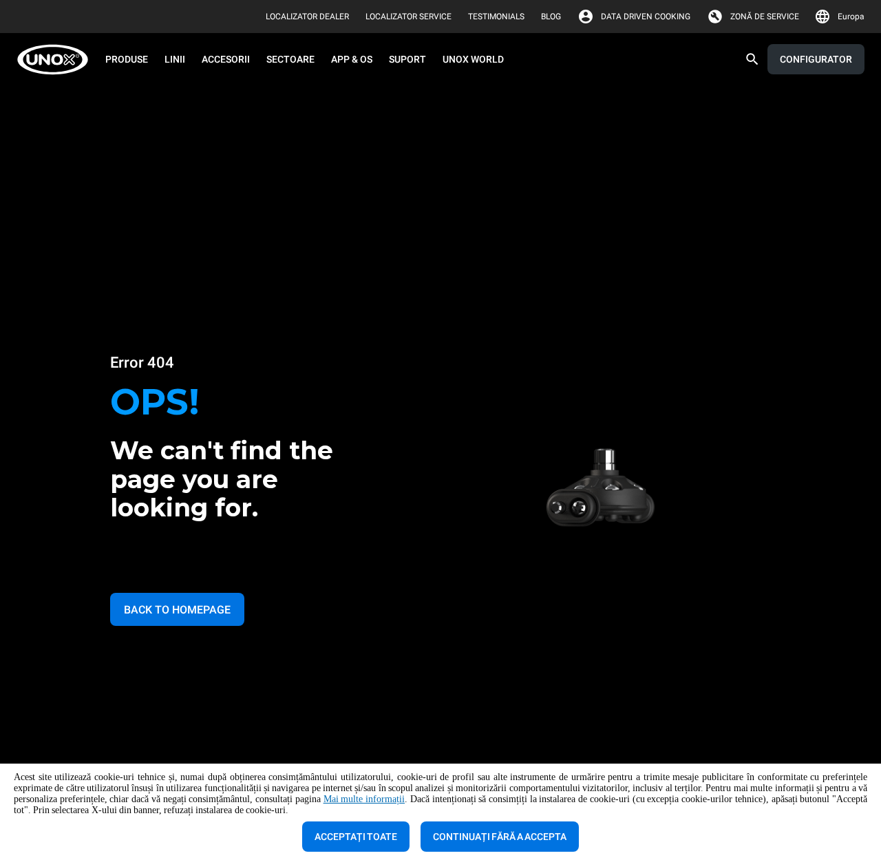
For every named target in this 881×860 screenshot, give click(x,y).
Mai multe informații (364, 799)
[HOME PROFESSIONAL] (57, 59)
